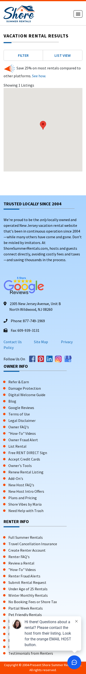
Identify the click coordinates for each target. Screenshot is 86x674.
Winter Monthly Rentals (28, 595)
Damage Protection (24, 388)
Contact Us (13, 341)
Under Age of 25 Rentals (28, 588)
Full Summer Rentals (25, 537)
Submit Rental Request (27, 582)
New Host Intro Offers (26, 491)
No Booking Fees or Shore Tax (32, 601)
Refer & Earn (18, 381)
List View (62, 55)
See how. (38, 75)
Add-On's (15, 478)
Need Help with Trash (25, 510)
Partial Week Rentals (25, 608)
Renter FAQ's (19, 556)
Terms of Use (19, 414)
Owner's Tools (20, 465)
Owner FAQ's (18, 427)
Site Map (41, 341)
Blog (12, 401)
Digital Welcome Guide (26, 394)
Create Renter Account (27, 550)
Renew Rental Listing (25, 472)
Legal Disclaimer (22, 420)
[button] (43, 125)
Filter (23, 55)
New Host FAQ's (21, 484)
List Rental (17, 446)
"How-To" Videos (22, 433)
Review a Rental (21, 563)
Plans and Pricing (22, 497)
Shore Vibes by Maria (25, 504)
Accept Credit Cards (24, 459)
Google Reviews (21, 407)
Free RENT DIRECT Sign (27, 452)
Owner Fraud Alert (23, 439)
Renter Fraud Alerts (24, 576)
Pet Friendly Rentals (25, 614)
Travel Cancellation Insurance (32, 543)
